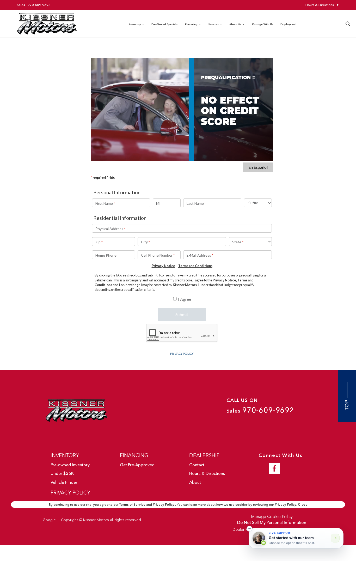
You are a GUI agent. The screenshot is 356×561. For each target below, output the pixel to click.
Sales (260, 410)
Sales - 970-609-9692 (34, 5)
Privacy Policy (164, 504)
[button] (249, 529)
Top (347, 404)
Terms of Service (132, 504)
